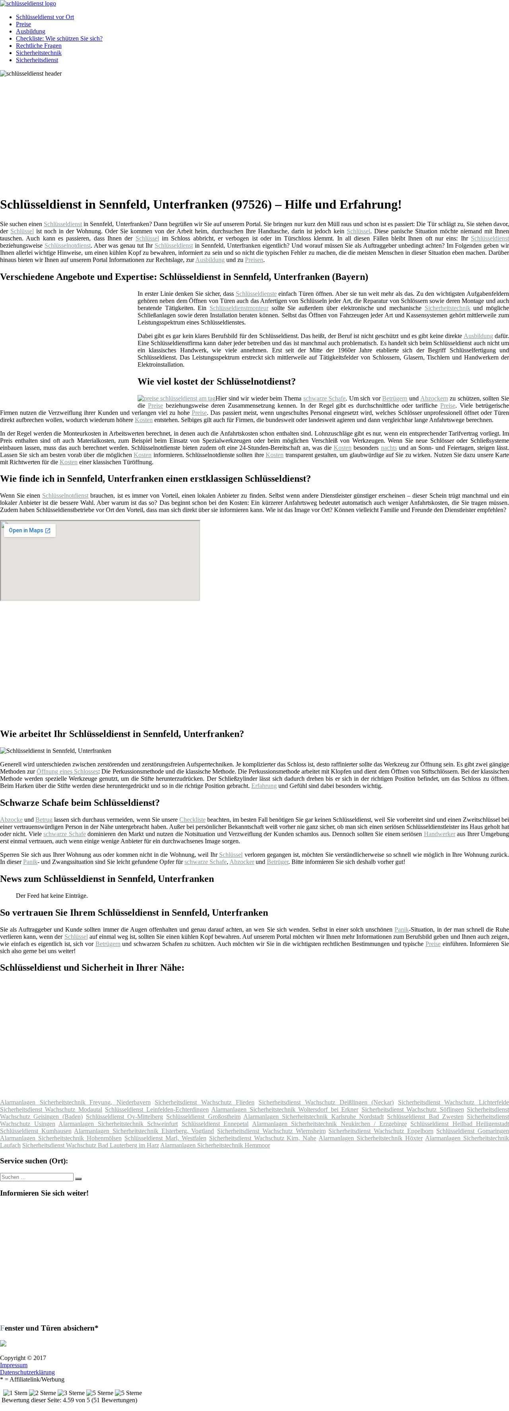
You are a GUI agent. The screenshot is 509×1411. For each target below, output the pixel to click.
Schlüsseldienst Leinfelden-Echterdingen (156, 1109)
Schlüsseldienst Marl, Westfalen (165, 1138)
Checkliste (192, 819)
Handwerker (439, 834)
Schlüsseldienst (63, 224)
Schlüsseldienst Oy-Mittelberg (124, 1116)
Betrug (43, 819)
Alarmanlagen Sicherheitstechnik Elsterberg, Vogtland (144, 1131)
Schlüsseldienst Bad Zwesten (425, 1116)
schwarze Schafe (324, 398)
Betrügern (394, 398)
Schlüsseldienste (256, 293)
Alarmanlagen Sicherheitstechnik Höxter (371, 1138)
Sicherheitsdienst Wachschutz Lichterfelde (453, 1102)
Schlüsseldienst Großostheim (203, 1116)
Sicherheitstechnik (39, 52)
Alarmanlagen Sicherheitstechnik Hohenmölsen (61, 1138)
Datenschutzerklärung (27, 1372)
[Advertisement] (244, 133)
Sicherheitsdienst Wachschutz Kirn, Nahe (263, 1138)
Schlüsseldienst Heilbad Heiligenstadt (459, 1123)
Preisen (254, 259)
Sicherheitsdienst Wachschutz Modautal (51, 1109)
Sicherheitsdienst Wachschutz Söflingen (412, 1109)
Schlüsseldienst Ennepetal (215, 1123)
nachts (389, 447)
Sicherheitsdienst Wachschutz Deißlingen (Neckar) (326, 1102)
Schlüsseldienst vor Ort (45, 17)
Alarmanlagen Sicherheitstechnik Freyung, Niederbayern (75, 1102)
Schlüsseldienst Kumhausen (36, 1131)
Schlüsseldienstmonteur (239, 308)
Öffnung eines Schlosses (67, 771)
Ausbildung (30, 31)
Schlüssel (22, 231)
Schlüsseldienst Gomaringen (472, 1131)
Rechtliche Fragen (39, 45)
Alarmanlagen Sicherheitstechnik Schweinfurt (118, 1123)
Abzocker (241, 861)
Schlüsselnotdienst (68, 245)
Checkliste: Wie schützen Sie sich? (59, 38)
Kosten (144, 419)
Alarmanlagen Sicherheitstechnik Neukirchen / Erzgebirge (329, 1123)
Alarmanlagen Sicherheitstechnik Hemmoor (215, 1145)
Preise (23, 24)
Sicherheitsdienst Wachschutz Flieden (204, 1102)
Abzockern (434, 398)
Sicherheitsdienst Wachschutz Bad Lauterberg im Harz (90, 1145)
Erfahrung (264, 785)
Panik (30, 861)
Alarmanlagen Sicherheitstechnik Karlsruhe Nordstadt (313, 1116)
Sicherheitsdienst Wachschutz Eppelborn (380, 1131)
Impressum (13, 1365)
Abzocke (11, 819)
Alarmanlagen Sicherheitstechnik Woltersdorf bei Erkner (284, 1109)
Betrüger (277, 861)
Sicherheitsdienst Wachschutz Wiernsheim (271, 1131)
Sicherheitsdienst (37, 60)
